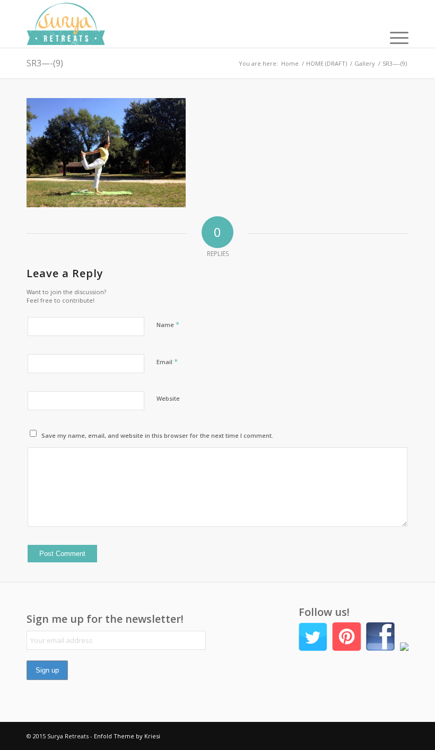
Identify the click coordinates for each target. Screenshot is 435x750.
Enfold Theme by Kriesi (127, 736)
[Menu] (393, 37)
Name (167, 324)
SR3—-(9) (45, 63)
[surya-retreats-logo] (66, 24)
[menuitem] (393, 37)
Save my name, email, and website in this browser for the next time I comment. (157, 435)
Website (168, 398)
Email (167, 361)
